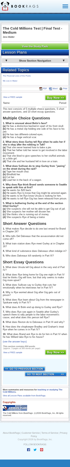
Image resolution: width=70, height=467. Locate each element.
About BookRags (11, 432)
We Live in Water (10, 81)
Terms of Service (49, 432)
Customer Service (31, 432)
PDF (45, 88)
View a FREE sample (12, 97)
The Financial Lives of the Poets (17, 76)
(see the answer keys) (15, 341)
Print (65, 88)
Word (55, 88)
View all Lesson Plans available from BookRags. (24, 395)
